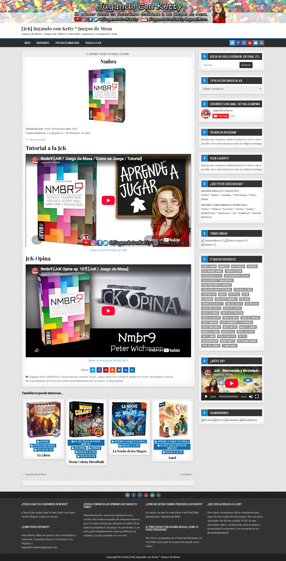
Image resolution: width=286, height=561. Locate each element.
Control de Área (243, 290)
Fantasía (244, 299)
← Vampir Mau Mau (34, 474)
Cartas (239, 209)
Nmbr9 (108, 61)
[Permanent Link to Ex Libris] (43, 419)
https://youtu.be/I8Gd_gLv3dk (108, 250)
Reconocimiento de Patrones (44, 380)
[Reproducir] (206, 396)
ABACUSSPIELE (49, 376)
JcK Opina (124, 54)
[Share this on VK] (119, 370)
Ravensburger (209, 341)
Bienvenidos (43, 43)
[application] (231, 383)
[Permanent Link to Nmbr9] (108, 95)
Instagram (152, 516)
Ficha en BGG (38, 139)
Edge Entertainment (226, 299)
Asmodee (252, 266)
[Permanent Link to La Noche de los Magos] (129, 419)
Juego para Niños (211, 327)
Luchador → (187, 474)
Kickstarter (230, 327)
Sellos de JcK (45, 449)
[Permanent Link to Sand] (172, 419)
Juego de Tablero (250, 318)
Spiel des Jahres (210, 346)
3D (234, 213)
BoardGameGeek (217, 532)
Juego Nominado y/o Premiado (236, 322)
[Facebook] (238, 42)
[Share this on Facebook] (99, 370)
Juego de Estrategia (232, 313)
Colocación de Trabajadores (217, 280)
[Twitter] (232, 42)
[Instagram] (244, 42)
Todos (205, 195)
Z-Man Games (114, 380)
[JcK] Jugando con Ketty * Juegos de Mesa (66, 28)
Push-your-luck (226, 336)
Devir (92, 376)
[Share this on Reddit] (112, 370)
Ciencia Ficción (233, 271)
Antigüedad (238, 266)
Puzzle (168, 376)
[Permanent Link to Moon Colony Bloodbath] (86, 419)
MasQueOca (228, 332)
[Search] (261, 42)
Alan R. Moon (209, 266)
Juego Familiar (209, 322)
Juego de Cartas (232, 308)
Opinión (44, 441)
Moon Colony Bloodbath (86, 462)
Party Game (208, 336)
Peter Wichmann (152, 376)
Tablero (216, 209)
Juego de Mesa (230, 318)
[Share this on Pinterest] (106, 370)
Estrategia (240, 195)
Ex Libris (43, 455)
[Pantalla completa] (257, 396)
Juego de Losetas (211, 318)
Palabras (244, 213)
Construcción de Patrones (216, 290)
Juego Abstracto (107, 376)
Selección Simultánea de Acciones (84, 380)
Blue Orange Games (212, 271)
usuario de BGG (170, 516)
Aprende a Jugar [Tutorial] (103, 54)
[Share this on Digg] (125, 370)
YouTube (193, 512)
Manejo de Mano (210, 332)
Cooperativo (209, 294)
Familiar (226, 195)
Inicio (27, 43)
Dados (250, 209)
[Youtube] (250, 42)
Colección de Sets (211, 276)
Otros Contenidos (44, 445)
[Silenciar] (251, 396)
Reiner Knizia (227, 341)
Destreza (234, 294)
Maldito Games (248, 327)
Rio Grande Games (247, 341)
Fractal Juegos (234, 304)
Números (135, 376)
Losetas (228, 209)
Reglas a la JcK (93, 43)
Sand (172, 457)
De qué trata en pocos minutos (88, 443)
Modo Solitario (246, 332)
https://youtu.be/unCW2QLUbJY (108, 360)
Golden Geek (252, 304)
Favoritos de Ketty (212, 304)
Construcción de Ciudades (216, 285)
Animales (224, 266)
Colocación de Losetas (74, 376)
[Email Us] (255, 42)
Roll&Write (208, 213)
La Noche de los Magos (129, 451)
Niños (215, 195)
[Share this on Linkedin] (132, 370)
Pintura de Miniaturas (67, 43)
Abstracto (224, 213)
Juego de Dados (210, 313)
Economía (207, 299)
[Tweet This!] (92, 370)
